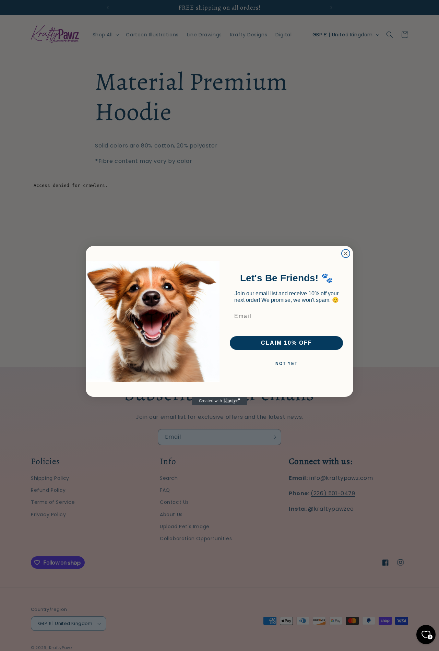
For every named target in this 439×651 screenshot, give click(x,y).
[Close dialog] (346, 253)
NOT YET (286, 363)
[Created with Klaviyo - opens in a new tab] (219, 401)
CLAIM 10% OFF (286, 343)
